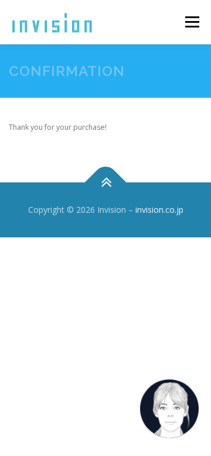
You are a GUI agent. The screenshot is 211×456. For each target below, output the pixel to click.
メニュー (192, 22)
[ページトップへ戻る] (106, 182)
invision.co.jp (159, 209)
